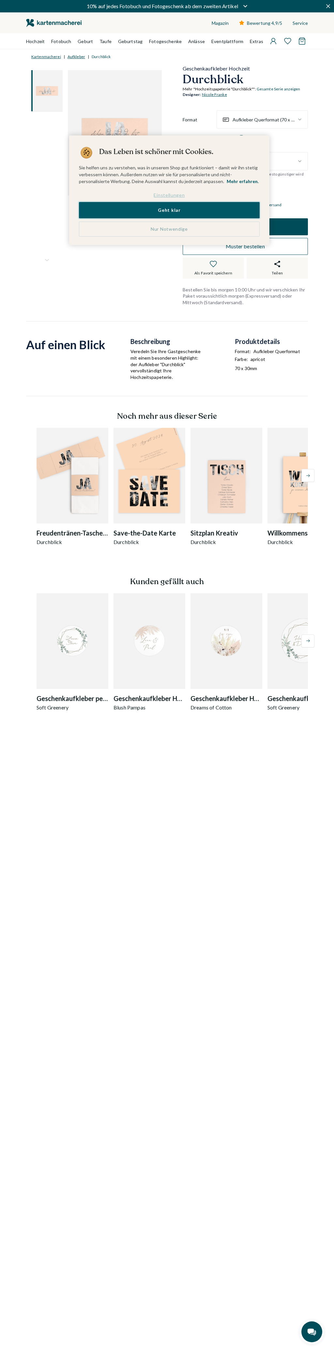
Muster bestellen (245, 246)
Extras (256, 41)
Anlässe (196, 41)
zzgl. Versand (270, 204)
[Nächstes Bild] (47, 260)
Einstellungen (169, 195)
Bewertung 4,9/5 (264, 23)
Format (190, 119)
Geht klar (169, 210)
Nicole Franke (214, 94)
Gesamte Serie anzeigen (278, 88)
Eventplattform (227, 41)
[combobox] (262, 119)
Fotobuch (61, 41)
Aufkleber (76, 56)
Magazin (220, 23)
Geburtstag (130, 41)
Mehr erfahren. (243, 181)
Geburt (85, 41)
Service (300, 23)
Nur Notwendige (169, 229)
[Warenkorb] (302, 41)
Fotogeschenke (165, 41)
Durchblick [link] (101, 56)
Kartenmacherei (46, 56)
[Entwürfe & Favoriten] (288, 41)
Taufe (105, 41)
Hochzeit (35, 41)
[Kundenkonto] (273, 41)
